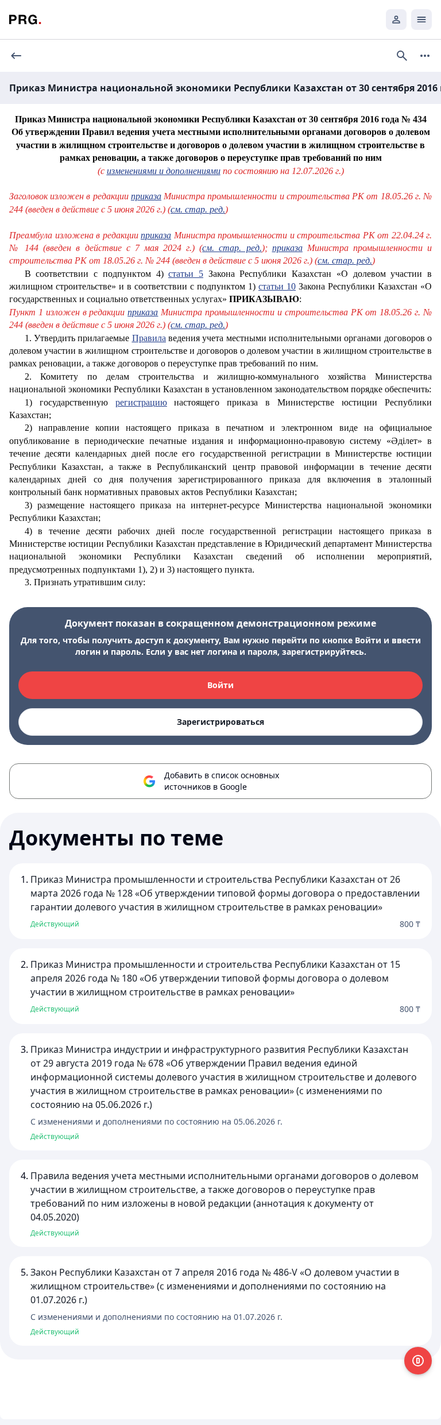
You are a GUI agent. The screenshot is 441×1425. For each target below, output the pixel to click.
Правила (149, 338)
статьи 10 (277, 286)
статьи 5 (185, 274)
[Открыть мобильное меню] (421, 19)
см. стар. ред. (198, 209)
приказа (146, 196)
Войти (220, 684)
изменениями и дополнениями (163, 171)
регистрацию (141, 402)
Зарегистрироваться (220, 721)
